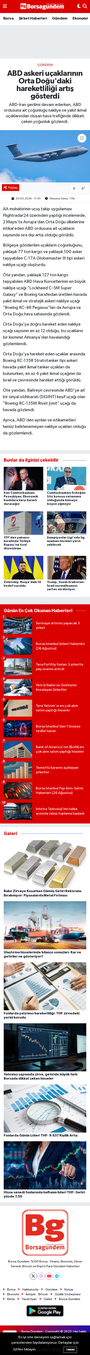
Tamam (70, 1349)
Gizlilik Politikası (50, 1349)
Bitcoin (43, 1294)
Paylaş (13, 187)
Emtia (11, 1299)
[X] (33, 1276)
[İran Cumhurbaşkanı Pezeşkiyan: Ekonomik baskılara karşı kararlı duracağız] (23, 478)
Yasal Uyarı (29, 1299)
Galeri (48, 1299)
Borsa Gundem (69, 1299)
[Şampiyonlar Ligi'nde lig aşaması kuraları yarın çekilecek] (67, 523)
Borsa (8, 18)
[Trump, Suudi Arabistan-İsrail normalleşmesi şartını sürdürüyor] (67, 567)
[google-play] (45, 1312)
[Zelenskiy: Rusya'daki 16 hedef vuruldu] (23, 567)
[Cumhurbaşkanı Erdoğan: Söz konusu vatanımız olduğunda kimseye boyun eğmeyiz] (67, 478)
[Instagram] (41, 1276)
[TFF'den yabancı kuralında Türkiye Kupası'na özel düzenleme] (23, 523)
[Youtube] (49, 1276)
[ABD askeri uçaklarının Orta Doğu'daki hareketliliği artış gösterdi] (45, 156)
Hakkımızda (30, 1289)
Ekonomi (80, 18)
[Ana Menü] (5, 6)
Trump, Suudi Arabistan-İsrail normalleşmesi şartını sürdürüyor (66, 586)
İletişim (31, 1294)
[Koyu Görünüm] (79, 6)
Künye (68, 1289)
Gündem (59, 18)
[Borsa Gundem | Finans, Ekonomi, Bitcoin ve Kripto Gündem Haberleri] (42, 6)
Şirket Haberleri (33, 18)
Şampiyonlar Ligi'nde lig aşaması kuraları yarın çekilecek (66, 541)
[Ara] (85, 6)
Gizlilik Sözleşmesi (68, 1294)
